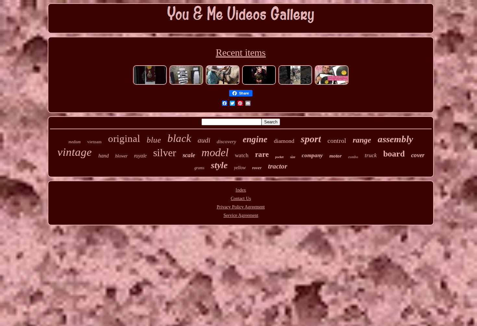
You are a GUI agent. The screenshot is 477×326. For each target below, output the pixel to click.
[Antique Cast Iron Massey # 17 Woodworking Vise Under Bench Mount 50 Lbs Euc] (295, 84)
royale (140, 155)
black (179, 138)
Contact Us (241, 198)
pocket (279, 157)
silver (164, 152)
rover (257, 167)
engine (255, 139)
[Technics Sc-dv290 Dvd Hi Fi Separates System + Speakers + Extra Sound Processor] (186, 84)
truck (371, 155)
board (394, 153)
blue (154, 139)
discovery (226, 141)
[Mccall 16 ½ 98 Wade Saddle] (222, 84)
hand (103, 155)
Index (241, 190)
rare (262, 154)
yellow (240, 167)
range (362, 140)
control (336, 140)
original (124, 138)
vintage (74, 152)
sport (311, 138)
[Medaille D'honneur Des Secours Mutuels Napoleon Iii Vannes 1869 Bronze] (149, 84)
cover (417, 155)
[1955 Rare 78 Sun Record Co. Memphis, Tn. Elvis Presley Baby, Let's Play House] (331, 84)
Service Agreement (241, 215)
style (219, 165)
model (215, 152)
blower (121, 156)
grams (199, 168)
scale (189, 155)
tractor (277, 166)
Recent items (241, 52)
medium (74, 142)
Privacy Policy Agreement (241, 207)
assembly (395, 139)
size (292, 157)
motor (335, 155)
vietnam (94, 141)
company (312, 155)
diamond (284, 141)
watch (242, 155)
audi (204, 140)
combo (353, 157)
